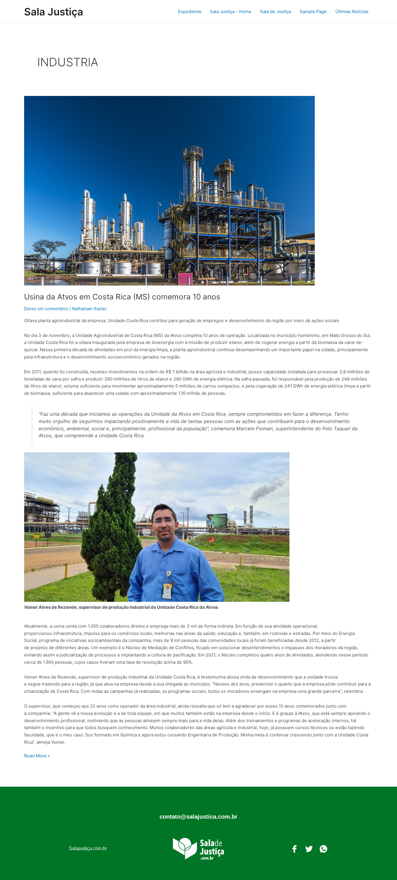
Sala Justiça (53, 12)
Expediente (189, 11)
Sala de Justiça (275, 11)
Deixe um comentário (46, 308)
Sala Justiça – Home (230, 11)
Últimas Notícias (352, 11)
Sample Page (313, 11)
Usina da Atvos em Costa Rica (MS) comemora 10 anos (122, 296)
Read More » (37, 755)
